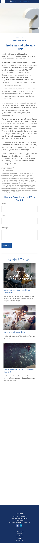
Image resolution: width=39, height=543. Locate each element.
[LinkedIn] (21, 525)
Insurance (19, 540)
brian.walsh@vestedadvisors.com (19, 522)
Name (4, 204)
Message (5, 228)
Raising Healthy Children (14, 332)
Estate (19, 538)
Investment (19, 536)
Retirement (19, 534)
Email (4, 216)
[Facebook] (17, 525)
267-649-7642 (21, 516)
